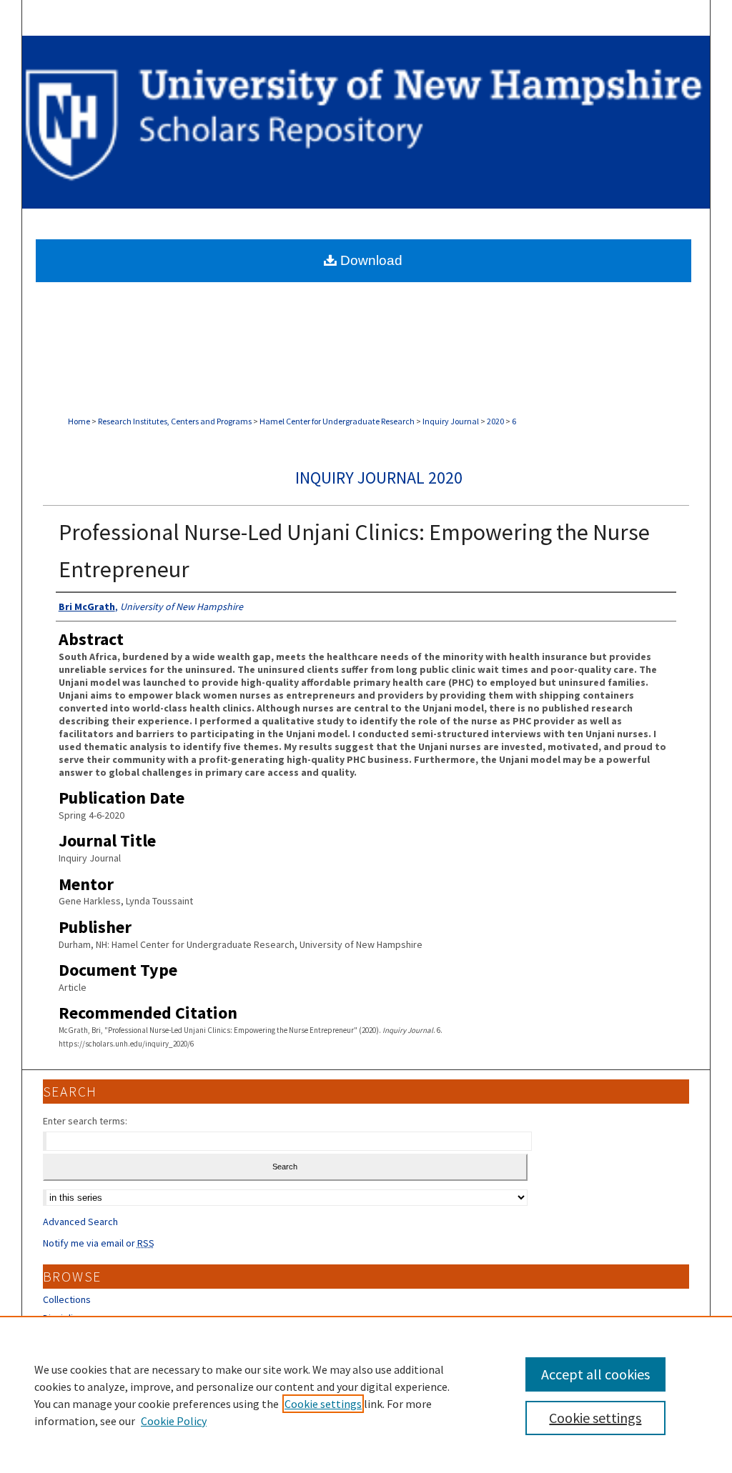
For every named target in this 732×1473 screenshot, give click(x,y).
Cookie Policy (174, 1421)
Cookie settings (323, 1404)
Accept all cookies (595, 1374)
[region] (366, 1394)
